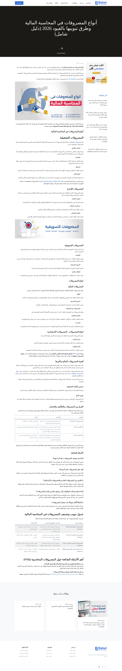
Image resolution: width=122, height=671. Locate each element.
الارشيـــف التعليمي (23, 656)
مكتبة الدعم (49, 650)
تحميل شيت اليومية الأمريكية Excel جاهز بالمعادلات (64, 574)
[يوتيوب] (99, 667)
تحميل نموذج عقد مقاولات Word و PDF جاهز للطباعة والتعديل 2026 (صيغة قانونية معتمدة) (96, 115)
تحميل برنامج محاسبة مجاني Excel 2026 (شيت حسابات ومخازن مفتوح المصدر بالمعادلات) (93, 624)
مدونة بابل (49, 653)
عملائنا (56, 3)
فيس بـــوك (49, 656)
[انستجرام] (102, 667)
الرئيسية (88, 3)
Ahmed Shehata (61, 53)
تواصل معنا (49, 3)
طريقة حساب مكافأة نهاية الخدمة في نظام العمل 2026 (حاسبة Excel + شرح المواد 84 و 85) (96, 127)
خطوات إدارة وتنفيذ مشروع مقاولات (31, 606)
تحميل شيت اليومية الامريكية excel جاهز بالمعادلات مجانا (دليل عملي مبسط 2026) (97, 103)
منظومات (74, 3)
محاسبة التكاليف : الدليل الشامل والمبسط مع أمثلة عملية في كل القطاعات (98, 139)
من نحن (82, 3)
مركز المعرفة (64, 3)
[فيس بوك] (105, 667)
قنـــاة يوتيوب (72, 656)
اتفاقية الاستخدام (24, 653)
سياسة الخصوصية (24, 650)
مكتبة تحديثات (72, 653)
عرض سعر (19, 3)
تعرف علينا (73, 650)
